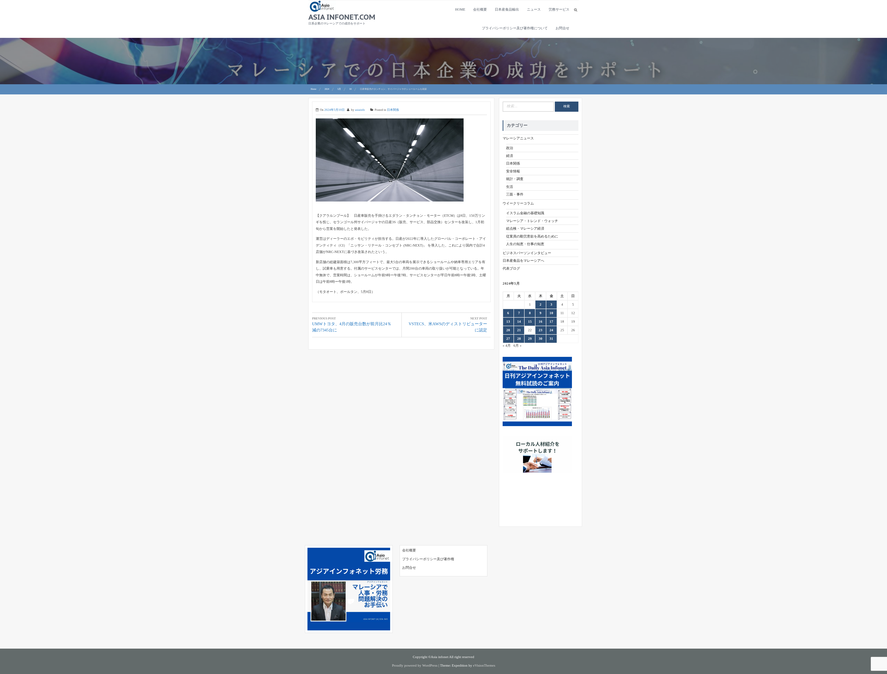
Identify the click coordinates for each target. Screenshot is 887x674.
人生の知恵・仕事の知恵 (525, 244)
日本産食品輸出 (507, 9)
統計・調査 (514, 179)
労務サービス (559, 9)
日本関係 (393, 109)
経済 (509, 156)
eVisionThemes (484, 665)
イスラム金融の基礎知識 (525, 213)
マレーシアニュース (518, 138)
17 (551, 321)
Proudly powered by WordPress (414, 665)
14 (519, 321)
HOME (460, 9)
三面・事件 (514, 194)
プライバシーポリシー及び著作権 (428, 559)
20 (508, 330)
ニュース (534, 9)
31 (551, 338)
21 (519, 330)
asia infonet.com (341, 17)
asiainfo (360, 109)
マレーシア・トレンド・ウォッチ (532, 221)
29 (530, 338)
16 (540, 321)
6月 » (517, 345)
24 (551, 330)
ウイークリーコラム (518, 203)
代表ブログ (511, 268)
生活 (509, 187)
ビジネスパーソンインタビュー (527, 253)
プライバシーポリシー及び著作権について (515, 28)
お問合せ (562, 28)
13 (508, 321)
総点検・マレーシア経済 (525, 228)
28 (519, 338)
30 (540, 338)
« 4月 (507, 345)
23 (540, 330)
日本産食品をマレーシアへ (523, 260)
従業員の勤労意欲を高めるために (532, 236)
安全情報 (513, 171)
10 (551, 313)
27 (508, 338)
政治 (509, 148)
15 (530, 321)
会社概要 (480, 9)
